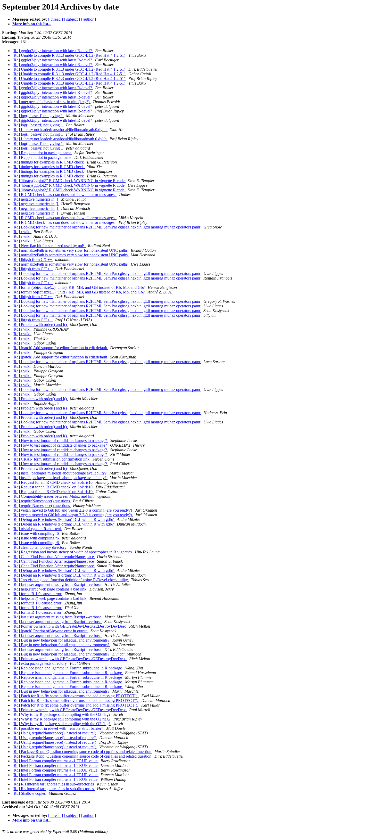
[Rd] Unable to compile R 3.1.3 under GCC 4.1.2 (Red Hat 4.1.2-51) (69, 55)
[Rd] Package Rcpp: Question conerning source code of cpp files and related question (82, 751)
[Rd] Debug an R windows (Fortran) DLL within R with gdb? (63, 519)
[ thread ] (55, 19)
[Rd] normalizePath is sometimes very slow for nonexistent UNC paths (70, 250)
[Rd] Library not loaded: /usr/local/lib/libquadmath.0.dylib (60, 129)
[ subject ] (72, 19)
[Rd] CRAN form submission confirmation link (51, 459)
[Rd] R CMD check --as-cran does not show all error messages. (64, 194)
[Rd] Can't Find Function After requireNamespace (53, 556)
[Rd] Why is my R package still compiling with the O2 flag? (61, 714)
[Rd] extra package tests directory (40, 663)
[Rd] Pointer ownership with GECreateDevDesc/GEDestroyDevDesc (69, 626)
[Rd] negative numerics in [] (35, 199)
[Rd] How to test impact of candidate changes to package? (60, 440)
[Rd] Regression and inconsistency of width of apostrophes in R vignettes (72, 552)
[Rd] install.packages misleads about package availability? (60, 473)
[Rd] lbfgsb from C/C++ (32, 259)
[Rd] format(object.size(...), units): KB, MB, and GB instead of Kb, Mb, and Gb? (79, 287)
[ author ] (88, 19)
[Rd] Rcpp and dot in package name (42, 153)
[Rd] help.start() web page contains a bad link (49, 589)
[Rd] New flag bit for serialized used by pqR (49, 245)
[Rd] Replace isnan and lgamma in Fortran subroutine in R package (67, 668)
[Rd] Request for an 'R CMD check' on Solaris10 (53, 482)
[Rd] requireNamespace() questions (41, 501)
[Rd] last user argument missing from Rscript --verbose (57, 584)
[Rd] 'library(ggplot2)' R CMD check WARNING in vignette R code (69, 180)
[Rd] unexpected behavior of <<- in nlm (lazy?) (51, 102)
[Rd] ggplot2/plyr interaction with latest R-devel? (52, 50)
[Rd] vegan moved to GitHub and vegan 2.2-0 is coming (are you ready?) (72, 510)
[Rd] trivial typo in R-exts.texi (37, 529)
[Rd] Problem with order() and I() (40, 324)
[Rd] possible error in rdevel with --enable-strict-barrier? (58, 728)
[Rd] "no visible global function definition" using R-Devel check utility (70, 580)
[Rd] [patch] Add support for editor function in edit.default (60, 348)
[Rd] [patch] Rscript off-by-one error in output (50, 631)
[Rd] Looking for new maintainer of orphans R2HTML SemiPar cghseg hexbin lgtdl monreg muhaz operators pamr (106, 227)
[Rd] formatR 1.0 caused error (37, 594)
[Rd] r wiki (21, 232)
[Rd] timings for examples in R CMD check (48, 162)
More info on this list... (31, 24)
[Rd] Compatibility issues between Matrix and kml (53, 496)
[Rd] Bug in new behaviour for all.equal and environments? (61, 640)
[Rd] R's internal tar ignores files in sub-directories (53, 784)
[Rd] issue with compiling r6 (36, 533)
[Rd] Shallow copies (29, 793)
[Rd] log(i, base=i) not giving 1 (38, 115)
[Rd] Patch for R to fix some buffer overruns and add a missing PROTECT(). (75, 696)
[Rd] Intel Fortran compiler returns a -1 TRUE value (55, 761)
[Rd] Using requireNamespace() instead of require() (54, 733)
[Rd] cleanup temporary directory (40, 547)
